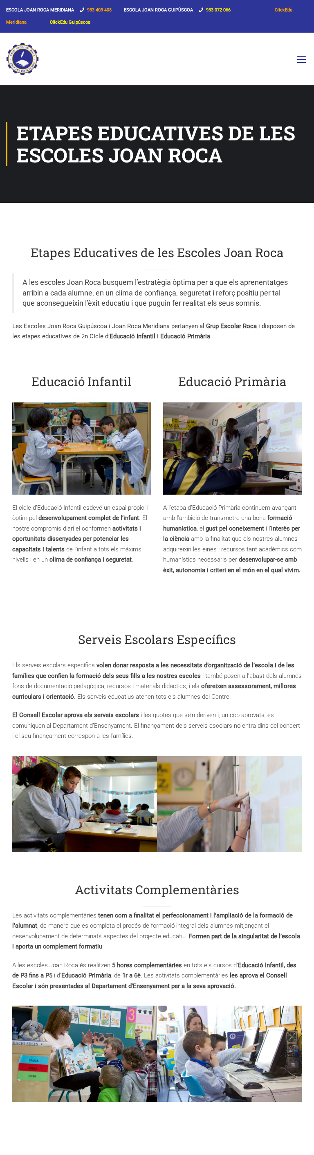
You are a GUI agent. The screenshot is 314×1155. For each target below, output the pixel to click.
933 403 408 (99, 10)
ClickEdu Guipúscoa (70, 22)
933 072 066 (218, 10)
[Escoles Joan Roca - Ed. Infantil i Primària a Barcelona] (22, 63)
